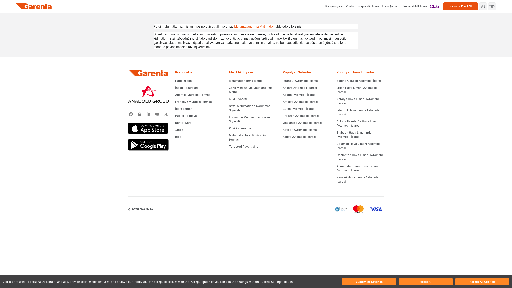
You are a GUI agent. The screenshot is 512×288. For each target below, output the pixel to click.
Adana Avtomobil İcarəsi (299, 94)
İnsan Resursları (186, 87)
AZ (483, 6)
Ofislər (350, 6)
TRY (492, 6)
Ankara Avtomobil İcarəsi (300, 87)
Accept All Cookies (482, 282)
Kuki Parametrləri (241, 128)
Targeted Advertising (243, 146)
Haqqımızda (183, 80)
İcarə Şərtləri (390, 6)
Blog (178, 136)
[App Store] (148, 128)
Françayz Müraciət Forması (194, 101)
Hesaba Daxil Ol (461, 6)
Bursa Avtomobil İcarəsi (299, 108)
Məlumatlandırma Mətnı (245, 80)
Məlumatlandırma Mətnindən (254, 26)
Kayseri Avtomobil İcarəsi (300, 129)
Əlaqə (179, 129)
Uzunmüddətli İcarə (414, 6)
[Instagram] (140, 114)
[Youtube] (157, 114)
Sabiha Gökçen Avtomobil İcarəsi (359, 80)
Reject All (425, 282)
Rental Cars (183, 122)
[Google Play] (148, 145)
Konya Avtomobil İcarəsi (299, 136)
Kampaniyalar (334, 6)
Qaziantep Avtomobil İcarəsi (302, 122)
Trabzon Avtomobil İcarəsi (301, 115)
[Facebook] (131, 114)
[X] (166, 114)
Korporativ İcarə (368, 6)
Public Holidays (186, 115)
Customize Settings (369, 282)
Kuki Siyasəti (238, 99)
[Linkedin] (148, 114)
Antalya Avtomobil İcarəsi (300, 101)
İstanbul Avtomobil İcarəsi (301, 80)
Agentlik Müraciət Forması (193, 94)
